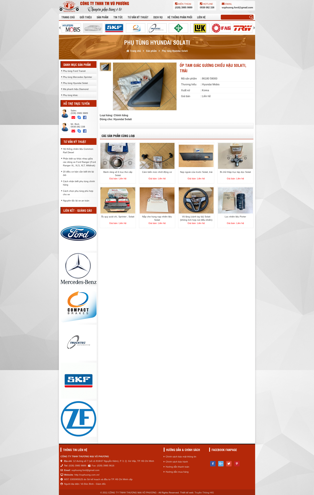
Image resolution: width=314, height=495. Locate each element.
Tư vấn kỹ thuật (138, 17)
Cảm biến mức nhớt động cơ (157, 172)
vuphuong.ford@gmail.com (237, 7)
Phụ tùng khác (70, 95)
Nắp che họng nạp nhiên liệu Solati (157, 218)
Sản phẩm (102, 17)
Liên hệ (201, 17)
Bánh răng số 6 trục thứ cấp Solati (117, 174)
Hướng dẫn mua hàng (177, 471)
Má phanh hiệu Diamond (75, 89)
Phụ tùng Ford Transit (74, 71)
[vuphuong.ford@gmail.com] (73, 131)
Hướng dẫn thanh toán (177, 466)
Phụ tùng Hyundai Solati (75, 83)
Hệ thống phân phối (179, 17)
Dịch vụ (158, 17)
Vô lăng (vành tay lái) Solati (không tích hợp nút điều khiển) (196, 218)
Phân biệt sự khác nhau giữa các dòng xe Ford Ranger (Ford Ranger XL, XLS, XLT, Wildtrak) (79, 162)
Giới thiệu (86, 17)
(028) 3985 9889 (183, 7)
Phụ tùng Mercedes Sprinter (77, 77)
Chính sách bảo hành (177, 461)
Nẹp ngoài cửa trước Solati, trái (196, 172)
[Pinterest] (237, 463)
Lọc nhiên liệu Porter (235, 216)
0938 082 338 (207, 7)
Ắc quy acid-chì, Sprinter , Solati (117, 216)
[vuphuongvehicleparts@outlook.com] (73, 117)
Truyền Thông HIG (204, 492)
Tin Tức (118, 17)
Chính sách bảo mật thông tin (181, 456)
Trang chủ (68, 17)
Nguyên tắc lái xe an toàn (76, 200)
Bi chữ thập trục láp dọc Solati (235, 172)
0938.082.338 (78, 126)
